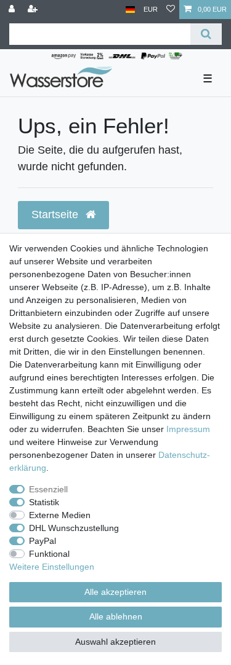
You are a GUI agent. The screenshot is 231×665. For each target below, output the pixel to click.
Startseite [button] (56, 214)
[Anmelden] (13, 9)
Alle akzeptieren (115, 592)
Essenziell (48, 489)
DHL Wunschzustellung (74, 528)
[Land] (130, 9)
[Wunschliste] (170, 9)
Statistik (44, 502)
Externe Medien (60, 515)
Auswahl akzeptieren (115, 642)
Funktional (49, 554)
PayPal (42, 541)
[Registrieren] (33, 9)
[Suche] (206, 34)
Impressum (188, 429)
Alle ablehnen (115, 616)
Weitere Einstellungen (51, 567)
